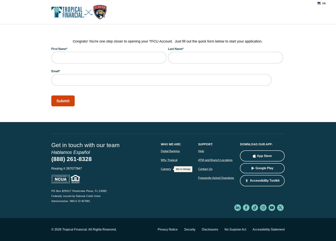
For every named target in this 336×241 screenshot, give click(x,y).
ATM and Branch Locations (215, 160)
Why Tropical (169, 160)
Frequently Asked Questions (216, 177)
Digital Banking (170, 151)
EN (324, 3)
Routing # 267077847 (66, 168)
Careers (166, 169)
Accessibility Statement (269, 229)
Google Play (264, 168)
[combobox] (321, 3)
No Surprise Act (235, 229)
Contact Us (205, 169)
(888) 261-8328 (71, 159)
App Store (264, 156)
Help (201, 151)
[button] (262, 180)
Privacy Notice (168, 229)
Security (189, 229)
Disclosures (210, 229)
